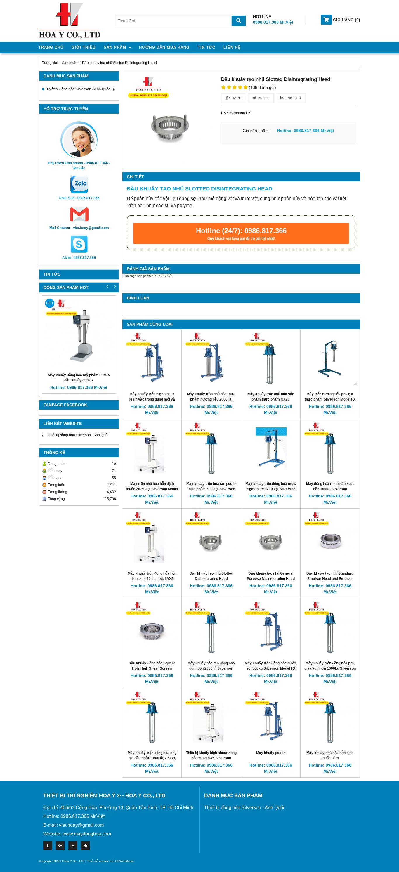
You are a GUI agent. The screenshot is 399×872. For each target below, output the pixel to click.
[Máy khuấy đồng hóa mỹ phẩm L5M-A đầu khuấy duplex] (79, 332)
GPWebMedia (124, 861)
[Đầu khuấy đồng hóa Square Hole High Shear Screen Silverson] (151, 627)
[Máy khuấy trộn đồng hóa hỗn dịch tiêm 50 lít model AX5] (151, 538)
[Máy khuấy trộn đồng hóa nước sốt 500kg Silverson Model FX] (270, 627)
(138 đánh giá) (262, 87)
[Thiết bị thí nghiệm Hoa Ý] (69, 20)
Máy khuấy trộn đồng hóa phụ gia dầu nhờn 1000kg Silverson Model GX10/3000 (330, 668)
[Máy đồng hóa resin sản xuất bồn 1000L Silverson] (330, 448)
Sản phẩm (70, 63)
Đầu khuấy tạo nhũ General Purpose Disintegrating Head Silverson (271, 578)
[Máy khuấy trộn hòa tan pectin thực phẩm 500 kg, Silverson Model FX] (211, 448)
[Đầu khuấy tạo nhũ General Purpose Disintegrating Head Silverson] (270, 538)
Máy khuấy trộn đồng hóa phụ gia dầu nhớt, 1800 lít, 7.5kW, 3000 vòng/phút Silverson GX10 (152, 758)
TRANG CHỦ (51, 47)
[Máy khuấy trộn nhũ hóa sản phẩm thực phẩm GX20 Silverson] (270, 358)
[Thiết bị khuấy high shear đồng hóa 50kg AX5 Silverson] (211, 717)
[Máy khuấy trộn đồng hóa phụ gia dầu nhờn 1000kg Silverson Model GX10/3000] (330, 627)
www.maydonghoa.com (87, 833)
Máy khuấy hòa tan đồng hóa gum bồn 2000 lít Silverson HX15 (211, 668)
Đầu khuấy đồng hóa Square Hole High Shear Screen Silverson (152, 668)
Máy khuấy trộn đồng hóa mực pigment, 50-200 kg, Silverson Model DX (270, 489)
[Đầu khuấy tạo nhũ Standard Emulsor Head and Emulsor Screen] (330, 538)
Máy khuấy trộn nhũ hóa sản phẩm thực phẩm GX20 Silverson (270, 399)
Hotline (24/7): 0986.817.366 (241, 234)
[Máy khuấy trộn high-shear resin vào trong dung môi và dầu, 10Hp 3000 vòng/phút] (151, 358)
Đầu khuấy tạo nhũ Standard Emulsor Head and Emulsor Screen (329, 578)
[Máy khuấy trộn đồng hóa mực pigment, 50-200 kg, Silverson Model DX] (270, 448)
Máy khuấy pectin (270, 753)
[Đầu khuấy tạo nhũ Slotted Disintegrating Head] (211, 538)
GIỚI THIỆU (84, 47)
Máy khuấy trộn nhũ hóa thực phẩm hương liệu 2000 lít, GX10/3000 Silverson (211, 399)
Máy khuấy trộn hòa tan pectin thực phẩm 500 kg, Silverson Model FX (211, 489)
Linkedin (292, 98)
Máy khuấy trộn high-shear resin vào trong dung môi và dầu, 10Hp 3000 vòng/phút (152, 399)
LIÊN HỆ (232, 47)
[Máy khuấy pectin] (270, 717)
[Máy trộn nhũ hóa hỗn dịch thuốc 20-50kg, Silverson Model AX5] (151, 448)
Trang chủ (50, 63)
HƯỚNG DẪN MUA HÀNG (164, 47)
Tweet (262, 98)
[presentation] (115, 286)
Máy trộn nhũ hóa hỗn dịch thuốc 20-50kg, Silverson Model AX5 (152, 489)
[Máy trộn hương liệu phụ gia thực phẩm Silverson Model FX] (330, 358)
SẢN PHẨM (115, 47)
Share (234, 98)
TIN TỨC (206, 47)
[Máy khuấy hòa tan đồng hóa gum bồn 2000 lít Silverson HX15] (211, 627)
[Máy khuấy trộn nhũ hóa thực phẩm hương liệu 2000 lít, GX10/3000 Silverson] (211, 358)
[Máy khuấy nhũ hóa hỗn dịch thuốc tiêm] (330, 717)
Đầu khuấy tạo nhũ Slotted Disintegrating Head (119, 63)
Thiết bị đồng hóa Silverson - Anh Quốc (78, 89)
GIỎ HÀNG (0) (346, 20)
